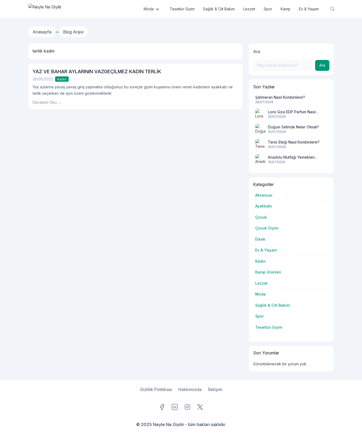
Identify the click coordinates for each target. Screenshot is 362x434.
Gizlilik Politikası (156, 389)
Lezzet (261, 283)
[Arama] (332, 9)
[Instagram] (187, 407)
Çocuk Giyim (266, 228)
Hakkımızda (190, 389)
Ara (256, 51)
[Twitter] (200, 407)
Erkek (260, 239)
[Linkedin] (174, 407)
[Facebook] (162, 407)
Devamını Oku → (47, 102)
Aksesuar (263, 195)
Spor (259, 316)
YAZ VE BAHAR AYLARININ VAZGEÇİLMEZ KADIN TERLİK (97, 71)
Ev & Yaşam (266, 250)
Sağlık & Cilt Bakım (272, 305)
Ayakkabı (263, 206)
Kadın (62, 79)
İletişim (215, 389)
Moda (260, 294)
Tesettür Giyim (268, 327)
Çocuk (261, 217)
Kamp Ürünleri (268, 272)
